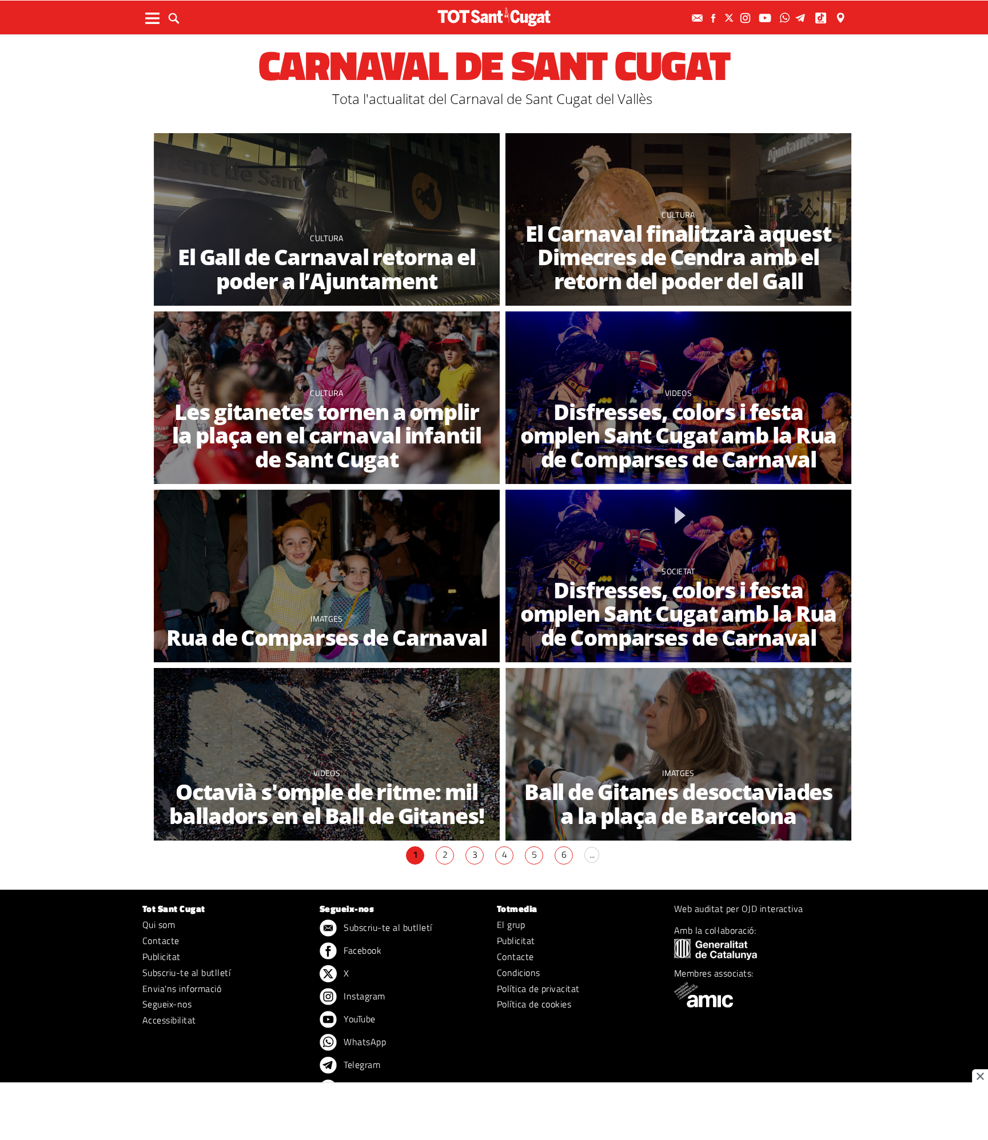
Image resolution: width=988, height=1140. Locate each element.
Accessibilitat (169, 1020)
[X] (731, 18)
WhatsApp (363, 1042)
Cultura (326, 238)
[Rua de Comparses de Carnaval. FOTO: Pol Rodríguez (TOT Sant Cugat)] (327, 576)
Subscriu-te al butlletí (186, 972)
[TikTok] (821, 18)
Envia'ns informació (181, 988)
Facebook (361, 950)
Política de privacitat (538, 988)
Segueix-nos (167, 1004)
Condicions (518, 972)
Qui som (158, 924)
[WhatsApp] (786, 18)
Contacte (161, 940)
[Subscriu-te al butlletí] (699, 18)
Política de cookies (534, 1004)
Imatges (326, 619)
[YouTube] (766, 18)
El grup (511, 924)
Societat (678, 571)
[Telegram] (802, 18)
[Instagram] (747, 18)
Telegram (360, 1064)
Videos (678, 393)
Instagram (363, 996)
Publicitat (161, 956)
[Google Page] (841, 18)
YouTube (358, 1019)
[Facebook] (715, 18)
